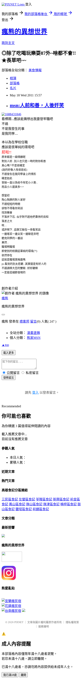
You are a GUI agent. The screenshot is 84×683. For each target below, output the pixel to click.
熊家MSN (34, 337)
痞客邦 (24, 321)
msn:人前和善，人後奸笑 (37, 105)
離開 (23, 674)
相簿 (13, 78)
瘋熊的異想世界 (24, 31)
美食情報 (35, 70)
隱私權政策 (72, 622)
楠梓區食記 (68, 504)
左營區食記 (27, 499)
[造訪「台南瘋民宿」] (11, 610)
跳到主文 (8, 43)
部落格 (15, 83)
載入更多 (8, 352)
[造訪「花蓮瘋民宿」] (11, 606)
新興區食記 (61, 499)
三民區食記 (10, 499)
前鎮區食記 (41, 509)
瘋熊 (5, 298)
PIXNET (18, 622)
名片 (13, 88)
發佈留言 (8, 377)
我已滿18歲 (10, 674)
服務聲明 (43, 626)
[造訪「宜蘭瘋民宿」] (11, 601)
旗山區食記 (34, 504)
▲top (5, 345)
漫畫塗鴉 (33, 333)
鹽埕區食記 (23, 509)
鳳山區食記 (17, 504)
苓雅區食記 (44, 499)
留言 (33, 321)
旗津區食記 (51, 504)
